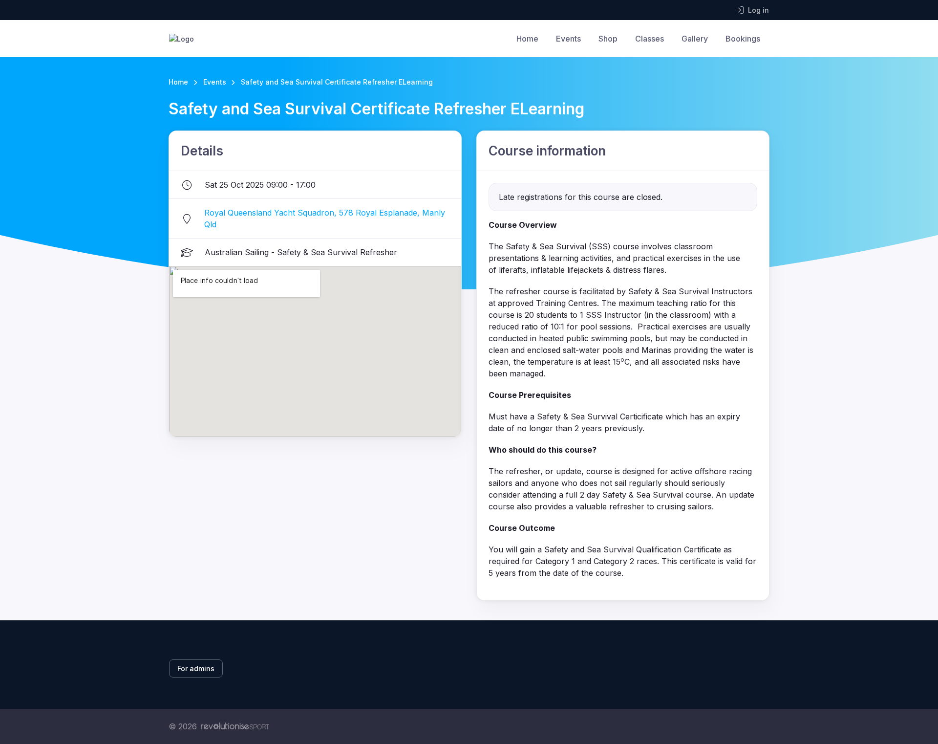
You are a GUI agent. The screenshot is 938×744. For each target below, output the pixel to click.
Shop (608, 39)
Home (527, 39)
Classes (649, 39)
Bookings (742, 39)
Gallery (695, 39)
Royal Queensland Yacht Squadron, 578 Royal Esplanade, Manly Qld (324, 218)
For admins (195, 668)
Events (568, 39)
